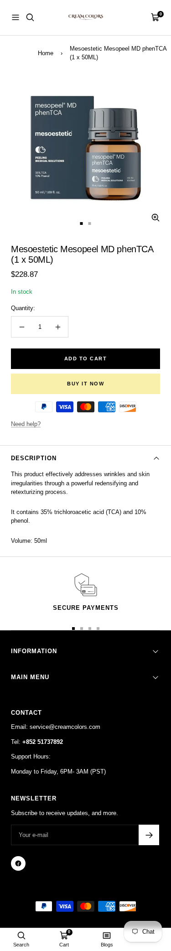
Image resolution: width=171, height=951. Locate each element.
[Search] (30, 17)
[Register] (149, 835)
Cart (64, 944)
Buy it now (85, 383)
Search (21, 944)
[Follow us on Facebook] (18, 863)
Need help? (26, 424)
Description (34, 458)
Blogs (107, 944)
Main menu (30, 677)
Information (34, 651)
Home (45, 53)
